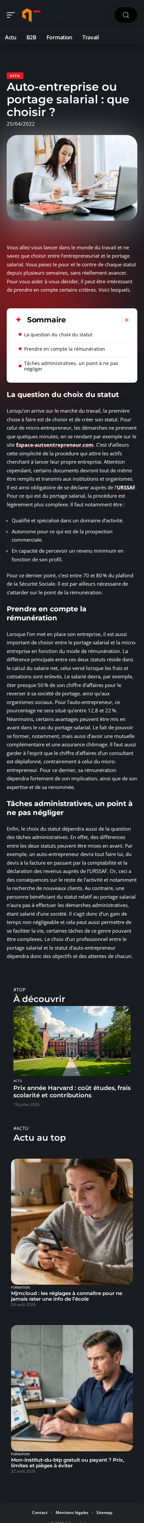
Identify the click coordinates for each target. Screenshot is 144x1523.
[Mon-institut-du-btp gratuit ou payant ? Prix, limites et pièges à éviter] (72, 1388)
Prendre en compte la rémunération (64, 349)
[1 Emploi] (48, 15)
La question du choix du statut (59, 334)
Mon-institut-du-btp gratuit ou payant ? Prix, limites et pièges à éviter (67, 1463)
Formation (20, 1287)
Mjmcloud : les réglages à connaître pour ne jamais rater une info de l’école (66, 1296)
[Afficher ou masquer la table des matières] (97, 320)
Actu (15, 75)
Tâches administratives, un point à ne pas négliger (71, 366)
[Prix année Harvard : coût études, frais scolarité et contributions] (72, 1041)
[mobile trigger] (12, 15)
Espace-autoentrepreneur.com (54, 444)
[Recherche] (126, 15)
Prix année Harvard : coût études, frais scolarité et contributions (72, 1091)
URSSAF (126, 487)
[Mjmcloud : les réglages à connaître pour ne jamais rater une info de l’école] (72, 1222)
